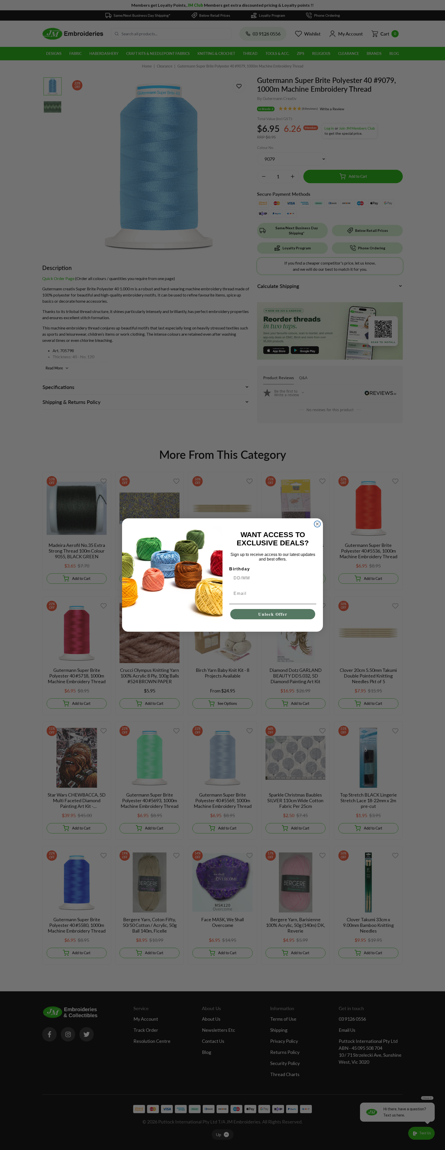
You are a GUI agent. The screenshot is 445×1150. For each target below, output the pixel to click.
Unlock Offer (272, 614)
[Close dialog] (317, 524)
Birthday (239, 569)
